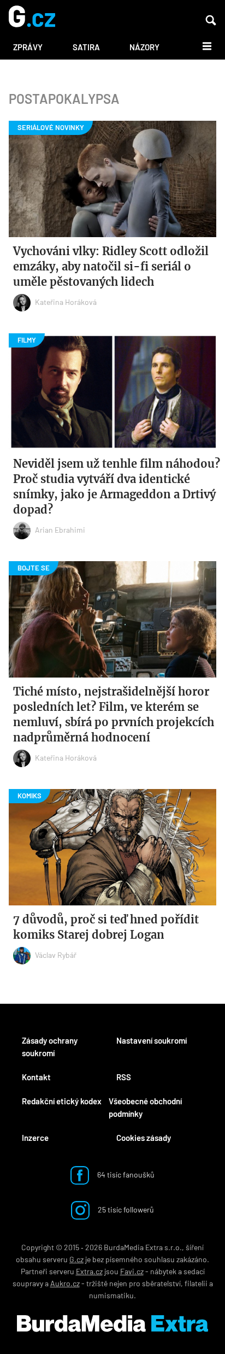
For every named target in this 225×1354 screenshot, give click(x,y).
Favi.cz (132, 1271)
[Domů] (32, 17)
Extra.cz (89, 1271)
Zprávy (28, 47)
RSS (123, 1077)
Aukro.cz (65, 1283)
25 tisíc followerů (125, 1209)
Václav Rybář (55, 954)
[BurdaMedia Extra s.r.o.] (112, 1323)
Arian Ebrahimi (60, 529)
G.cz (76, 1259)
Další (201, 45)
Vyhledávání (210, 20)
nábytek (163, 1271)
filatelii (196, 1283)
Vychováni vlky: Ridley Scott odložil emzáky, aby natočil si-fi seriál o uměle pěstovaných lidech (111, 266)
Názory (144, 47)
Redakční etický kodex (62, 1101)
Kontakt (36, 1077)
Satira (86, 47)
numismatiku (111, 1295)
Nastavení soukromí (151, 1040)
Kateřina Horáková (66, 302)
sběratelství (161, 1283)
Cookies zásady (143, 1138)
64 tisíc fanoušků (125, 1174)
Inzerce (35, 1138)
